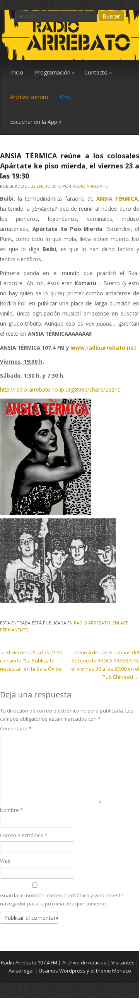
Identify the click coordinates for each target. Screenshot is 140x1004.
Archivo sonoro (29, 97)
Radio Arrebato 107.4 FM (29, 962)
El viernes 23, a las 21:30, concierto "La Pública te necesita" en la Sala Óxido (31, 660)
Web (5, 860)
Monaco (121, 970)
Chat (66, 97)
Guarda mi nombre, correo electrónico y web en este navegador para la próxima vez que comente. (61, 899)
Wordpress (72, 970)
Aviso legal (21, 970)
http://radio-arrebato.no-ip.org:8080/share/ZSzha (60, 389)
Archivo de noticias (84, 962)
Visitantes (123, 962)
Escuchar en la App (35, 121)
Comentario (15, 728)
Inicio (16, 72)
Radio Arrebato (90, 186)
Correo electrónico (23, 835)
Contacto (98, 72)
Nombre (11, 809)
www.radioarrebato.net (104, 347)
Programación (55, 72)
